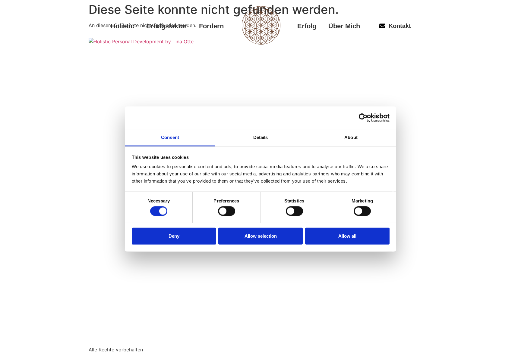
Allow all (347, 235)
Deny (174, 235)
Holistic (122, 26)
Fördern (211, 26)
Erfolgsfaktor (166, 26)
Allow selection (261, 235)
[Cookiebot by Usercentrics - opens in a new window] (363, 117)
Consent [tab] (170, 137)
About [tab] (351, 137)
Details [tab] (260, 137)
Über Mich (344, 26)
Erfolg (306, 26)
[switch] (226, 211)
